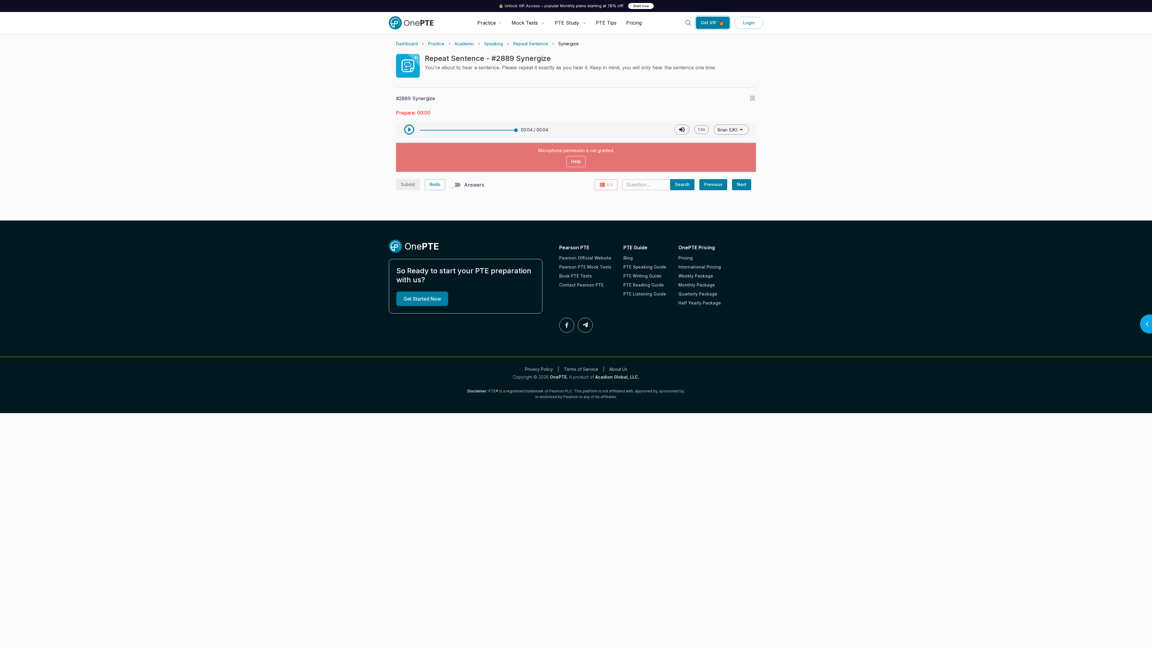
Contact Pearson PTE (581, 284)
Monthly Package (696, 284)
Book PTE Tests (575, 275)
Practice (436, 43)
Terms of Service (581, 369)
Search (682, 184)
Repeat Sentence (530, 43)
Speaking (493, 43)
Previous (713, 184)
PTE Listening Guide (644, 293)
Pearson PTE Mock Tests (585, 266)
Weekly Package (695, 275)
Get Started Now (422, 299)
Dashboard (407, 43)
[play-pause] (409, 129)
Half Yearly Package (699, 302)
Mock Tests (525, 23)
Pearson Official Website (585, 257)
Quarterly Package (697, 293)
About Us (618, 369)
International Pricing (699, 266)
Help (576, 161)
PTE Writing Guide (642, 275)
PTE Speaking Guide (644, 266)
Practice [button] (486, 23)
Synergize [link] (568, 43)
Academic (464, 43)
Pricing (634, 23)
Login (749, 22)
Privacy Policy (539, 369)
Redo (435, 184)
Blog (628, 257)
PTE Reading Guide (643, 284)
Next (741, 184)
